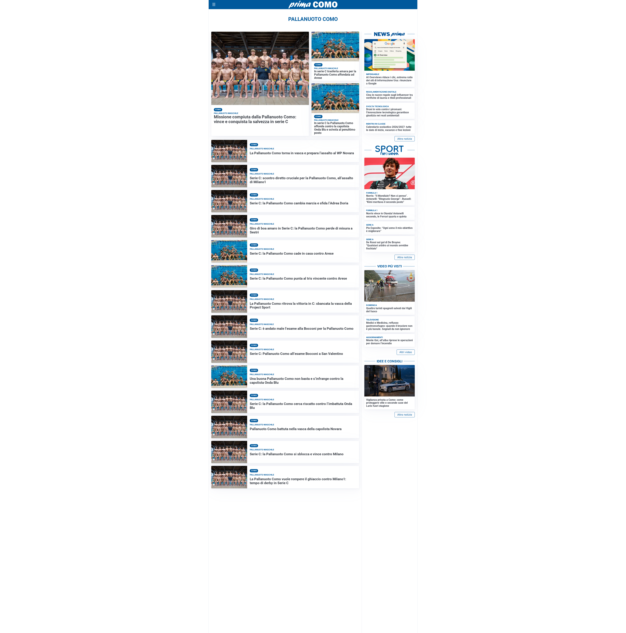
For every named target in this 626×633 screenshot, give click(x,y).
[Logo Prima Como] (313, 4)
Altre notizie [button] (404, 138)
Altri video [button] (405, 352)
